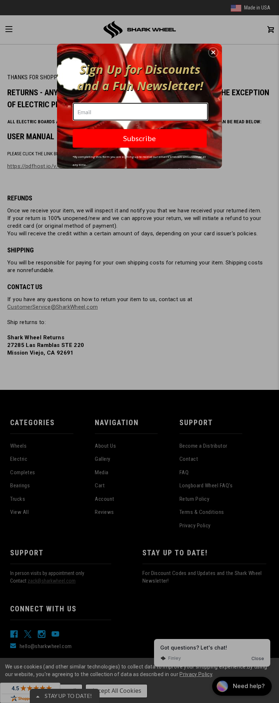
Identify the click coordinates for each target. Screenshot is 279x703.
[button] (213, 52)
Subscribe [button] (139, 138)
